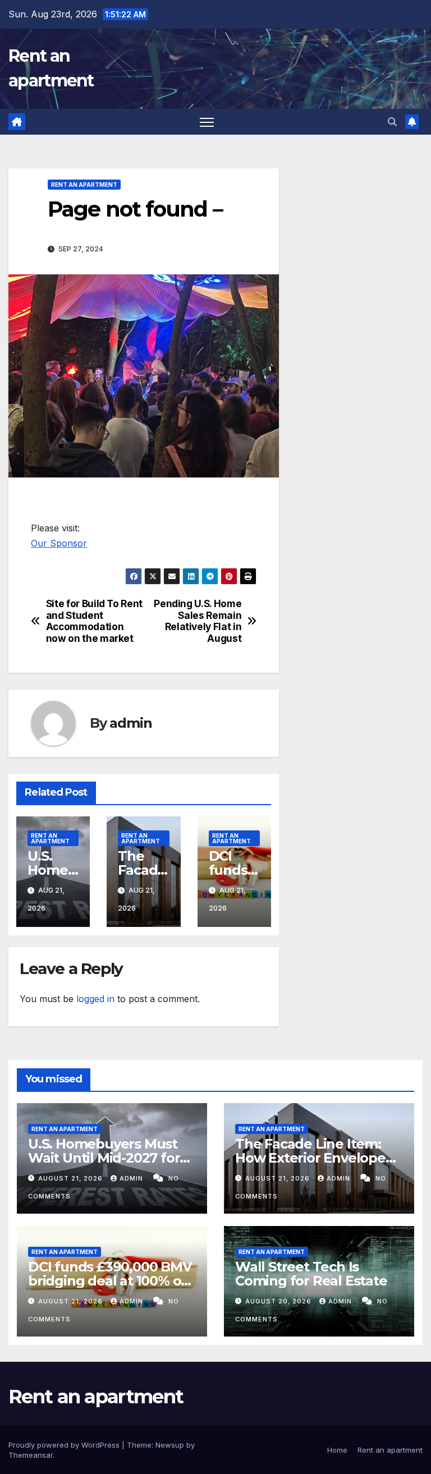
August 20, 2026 (279, 1301)
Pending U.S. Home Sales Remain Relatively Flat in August (197, 621)
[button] (392, 121)
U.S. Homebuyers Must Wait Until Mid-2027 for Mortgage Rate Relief (104, 1158)
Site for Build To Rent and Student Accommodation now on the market (94, 621)
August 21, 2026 (71, 1178)
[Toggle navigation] (207, 122)
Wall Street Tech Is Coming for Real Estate (311, 1274)
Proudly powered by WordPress (65, 1444)
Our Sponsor (59, 543)
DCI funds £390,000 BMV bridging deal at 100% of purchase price (110, 1281)
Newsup (169, 1444)
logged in (95, 998)
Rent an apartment (84, 184)
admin (130, 723)
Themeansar (30, 1454)
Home (337, 1449)
